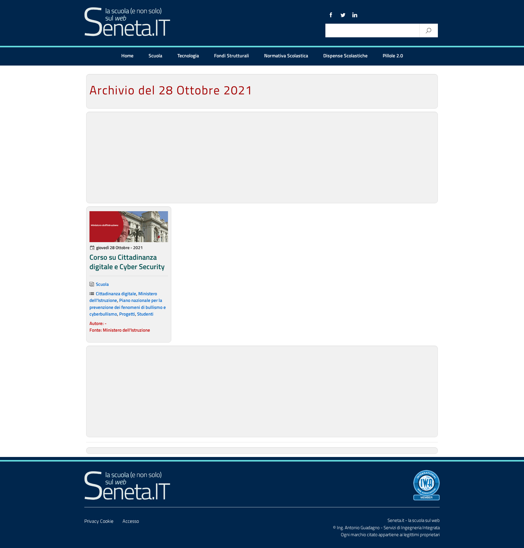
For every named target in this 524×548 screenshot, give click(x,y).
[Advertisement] (262, 157)
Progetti (127, 313)
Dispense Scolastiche (345, 55)
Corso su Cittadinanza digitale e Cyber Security (127, 262)
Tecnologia (188, 55)
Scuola (155, 55)
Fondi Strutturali (231, 55)
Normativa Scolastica (286, 55)
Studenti (145, 313)
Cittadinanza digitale (116, 293)
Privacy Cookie (98, 521)
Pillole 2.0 (393, 55)
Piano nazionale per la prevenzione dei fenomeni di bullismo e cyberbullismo (127, 307)
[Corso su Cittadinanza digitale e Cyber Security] (128, 226)
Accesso (131, 521)
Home (127, 55)
